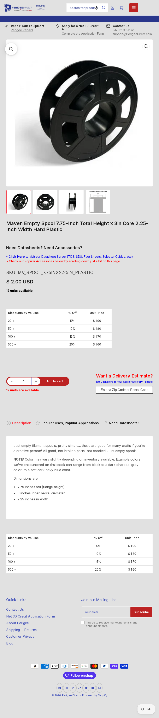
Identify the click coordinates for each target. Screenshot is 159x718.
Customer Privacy (20, 636)
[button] (96, 7)
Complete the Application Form (83, 33)
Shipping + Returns (21, 630)
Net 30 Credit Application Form (30, 616)
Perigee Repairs (22, 30)
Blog (9, 643)
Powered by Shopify (94, 695)
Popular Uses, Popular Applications (70, 423)
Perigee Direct (71, 695)
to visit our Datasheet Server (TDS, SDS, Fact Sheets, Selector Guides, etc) (69, 257)
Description (21, 423)
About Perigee (17, 623)
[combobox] (87, 7)
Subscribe (141, 612)
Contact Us (15, 609)
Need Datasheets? (124, 423)
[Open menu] (133, 7)
